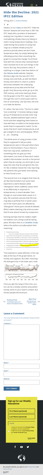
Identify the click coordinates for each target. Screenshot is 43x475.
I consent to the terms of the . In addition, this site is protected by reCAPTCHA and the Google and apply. (23, 430)
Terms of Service (18, 432)
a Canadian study (30, 222)
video (18, 27)
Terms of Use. (7, 469)
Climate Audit (13, 73)
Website (6, 379)
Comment (8, 323)
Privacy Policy (32, 467)
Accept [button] (6, 472)
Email (6, 371)
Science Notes (21, 20)
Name (6, 363)
